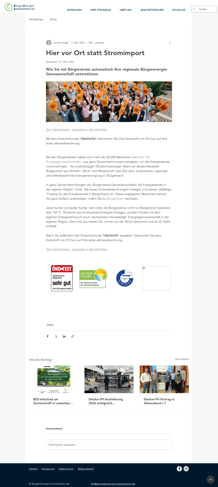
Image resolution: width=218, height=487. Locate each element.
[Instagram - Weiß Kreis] (186, 468)
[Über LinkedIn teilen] (64, 336)
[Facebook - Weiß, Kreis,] (179, 468)
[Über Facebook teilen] (47, 336)
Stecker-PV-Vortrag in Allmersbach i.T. (159, 401)
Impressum (48, 468)
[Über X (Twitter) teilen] (56, 336)
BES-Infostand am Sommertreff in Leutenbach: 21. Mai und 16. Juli (53, 401)
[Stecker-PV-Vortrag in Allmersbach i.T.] (164, 379)
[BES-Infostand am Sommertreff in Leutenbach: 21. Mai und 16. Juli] (53, 379)
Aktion (53, 19)
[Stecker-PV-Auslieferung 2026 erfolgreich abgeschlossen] (109, 379)
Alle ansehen (182, 359)
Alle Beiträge (36, 19)
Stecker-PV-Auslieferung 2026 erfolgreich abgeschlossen (106, 401)
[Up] (211, 480)
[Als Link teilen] (72, 336)
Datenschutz (66, 468)
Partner (33, 468)
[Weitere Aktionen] (170, 43)
